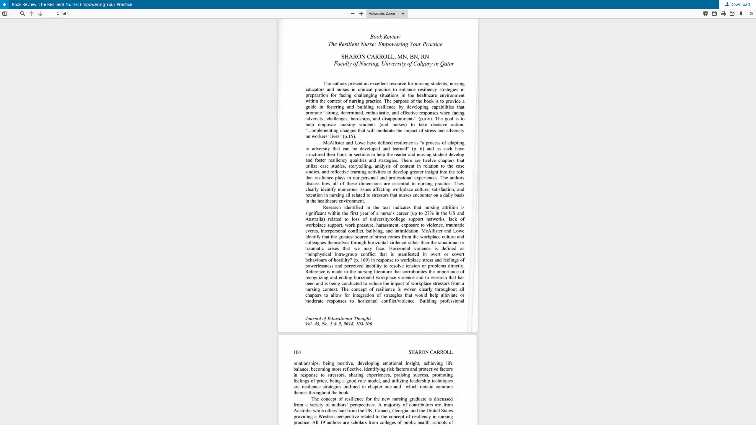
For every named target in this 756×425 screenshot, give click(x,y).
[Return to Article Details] (4, 4)
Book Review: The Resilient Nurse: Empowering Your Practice (72, 4)
